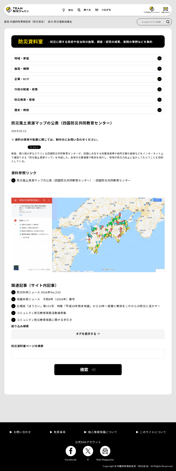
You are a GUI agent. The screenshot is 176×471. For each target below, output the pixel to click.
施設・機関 (21, 68)
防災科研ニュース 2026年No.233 (38, 292)
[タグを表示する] (88, 334)
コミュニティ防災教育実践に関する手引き (44, 319)
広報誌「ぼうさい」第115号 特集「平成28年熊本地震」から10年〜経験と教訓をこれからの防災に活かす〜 (88, 306)
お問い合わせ (22, 432)
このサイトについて (153, 432)
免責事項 (59, 432)
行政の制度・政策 (26, 89)
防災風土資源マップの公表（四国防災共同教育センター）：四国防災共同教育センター (74, 180)
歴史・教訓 (21, 110)
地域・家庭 (21, 58)
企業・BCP (21, 79)
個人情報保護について (102, 432)
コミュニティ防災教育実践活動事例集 (41, 313)
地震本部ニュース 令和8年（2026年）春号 (46, 299)
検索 (84, 369)
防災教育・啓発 (24, 99)
